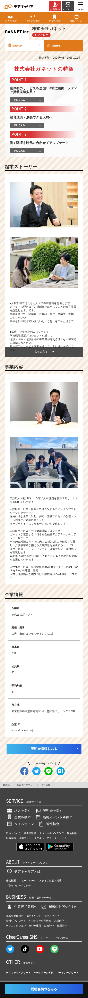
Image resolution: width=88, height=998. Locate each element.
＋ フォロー (41, 34)
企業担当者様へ (25, 906)
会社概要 (11, 880)
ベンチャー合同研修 (40, 920)
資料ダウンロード (16, 920)
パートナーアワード (67, 972)
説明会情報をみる (44, 748)
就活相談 (72, 833)
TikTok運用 (35, 925)
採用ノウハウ (51, 915)
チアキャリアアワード (18, 972)
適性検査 (52, 824)
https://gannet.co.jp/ (23, 730)
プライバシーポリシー (18, 885)
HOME (6, 785)
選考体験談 (30, 833)
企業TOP (26, 45)
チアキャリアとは (27, 871)
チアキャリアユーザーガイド (50, 838)
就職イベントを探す (57, 817)
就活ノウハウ (13, 833)
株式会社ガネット (26, 785)
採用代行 (62, 925)
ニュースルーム (27, 880)
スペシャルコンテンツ (51, 833)
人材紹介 (59, 920)
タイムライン (24, 824)
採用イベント (33, 915)
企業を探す (22, 817)
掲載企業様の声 (14, 915)
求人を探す (22, 810)
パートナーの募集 (43, 972)
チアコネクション (16, 925)
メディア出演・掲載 (50, 880)
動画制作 (49, 925)
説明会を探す (53, 810)
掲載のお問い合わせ (63, 906)
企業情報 (56, 45)
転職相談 (11, 838)
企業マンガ (25, 838)
